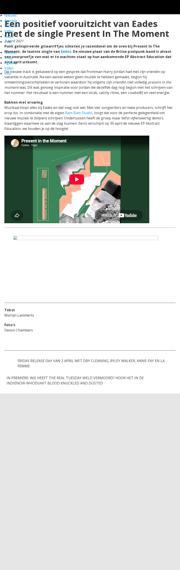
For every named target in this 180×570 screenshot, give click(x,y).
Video (9, 31)
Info (7, 41)
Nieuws (10, 52)
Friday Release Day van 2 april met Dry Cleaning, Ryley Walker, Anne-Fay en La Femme (91, 363)
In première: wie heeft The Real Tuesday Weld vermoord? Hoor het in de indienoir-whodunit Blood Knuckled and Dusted (75, 380)
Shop (8, 57)
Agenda (10, 62)
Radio (9, 36)
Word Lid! (12, 25)
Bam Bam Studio (78, 112)
